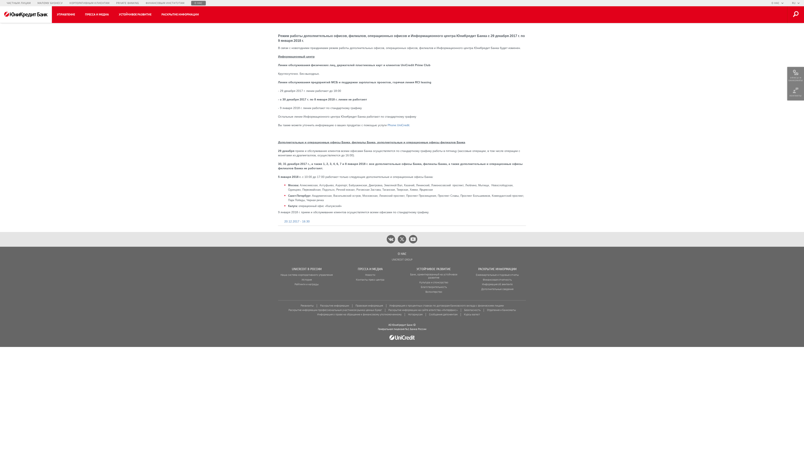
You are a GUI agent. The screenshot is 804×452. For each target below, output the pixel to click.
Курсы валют (472, 314)
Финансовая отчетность (497, 279)
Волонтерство (433, 292)
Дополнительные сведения (497, 289)
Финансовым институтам (165, 3)
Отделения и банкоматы (501, 310)
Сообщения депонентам (443, 314)
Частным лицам (19, 3)
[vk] (391, 239)
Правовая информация (369, 305)
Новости (370, 275)
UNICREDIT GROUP (402, 259)
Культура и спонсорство (433, 282)
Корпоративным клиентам (90, 3)
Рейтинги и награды (307, 284)
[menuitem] (795, 75)
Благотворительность (434, 287)
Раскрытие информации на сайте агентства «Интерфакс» (423, 310)
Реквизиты (307, 305)
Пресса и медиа (97, 15)
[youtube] (413, 239)
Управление (66, 15)
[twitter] (402, 239)
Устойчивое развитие (135, 15)
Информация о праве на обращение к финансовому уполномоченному (359, 314)
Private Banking (127, 3)
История (307, 279)
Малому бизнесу (50, 3)
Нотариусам (415, 314)
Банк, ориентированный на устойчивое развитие (433, 276)
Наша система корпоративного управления (307, 275)
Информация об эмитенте (497, 284)
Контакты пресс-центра (370, 279)
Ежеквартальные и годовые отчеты (497, 275)
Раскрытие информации (180, 15)
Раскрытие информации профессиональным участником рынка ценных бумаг (335, 310)
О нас (198, 3)
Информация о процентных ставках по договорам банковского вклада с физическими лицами (446, 305)
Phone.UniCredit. (399, 125)
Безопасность (472, 310)
